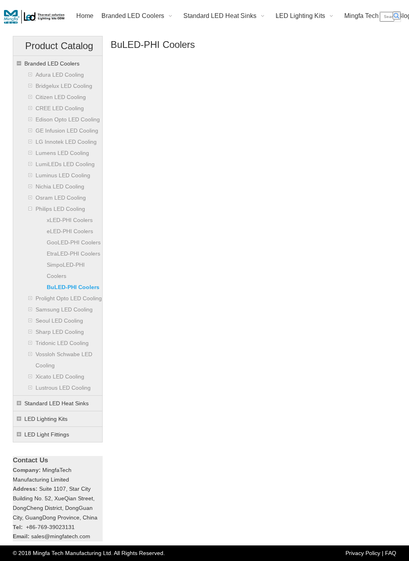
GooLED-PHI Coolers (74, 242)
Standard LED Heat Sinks (56, 403)
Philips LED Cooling (60, 209)
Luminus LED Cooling (63, 175)
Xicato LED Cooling (60, 376)
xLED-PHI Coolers (70, 220)
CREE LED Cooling (60, 108)
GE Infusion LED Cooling (67, 130)
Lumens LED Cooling (62, 153)
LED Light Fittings (46, 434)
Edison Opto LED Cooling (68, 119)
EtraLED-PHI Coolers (73, 253)
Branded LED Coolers (51, 63)
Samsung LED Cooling (64, 309)
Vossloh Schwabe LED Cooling (64, 360)
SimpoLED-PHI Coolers (66, 270)
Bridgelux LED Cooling (64, 86)
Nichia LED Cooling (60, 186)
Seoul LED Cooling (59, 320)
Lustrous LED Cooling (63, 388)
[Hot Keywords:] (397, 16)
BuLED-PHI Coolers (73, 287)
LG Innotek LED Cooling (66, 142)
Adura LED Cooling (60, 74)
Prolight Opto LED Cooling (69, 298)
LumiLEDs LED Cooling (65, 164)
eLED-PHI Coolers (70, 231)
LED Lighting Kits (46, 419)
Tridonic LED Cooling (62, 343)
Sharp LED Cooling (60, 332)
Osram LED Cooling (61, 197)
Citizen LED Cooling (61, 97)
